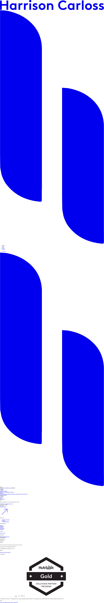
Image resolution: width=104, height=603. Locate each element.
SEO (25, 494)
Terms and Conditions (4, 602)
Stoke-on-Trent (2, 537)
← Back (1, 490)
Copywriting (11, 492)
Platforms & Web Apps (20, 494)
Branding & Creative (3, 491)
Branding (1, 492)
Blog (8, 487)
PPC (26, 494)
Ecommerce (13, 494)
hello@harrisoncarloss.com (4, 536)
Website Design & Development (5, 494)
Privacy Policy (10, 602)
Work (6, 487)
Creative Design (6, 492)
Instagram (2, 552)
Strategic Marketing (3, 495)
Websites (1, 493)
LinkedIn (8, 552)
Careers (10, 487)
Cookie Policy (15, 602)
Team (1, 498)
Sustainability (2, 499)
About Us (1, 497)
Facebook (5, 552)
